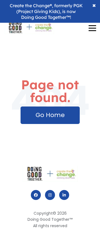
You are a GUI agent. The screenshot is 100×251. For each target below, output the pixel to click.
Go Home (50, 115)
